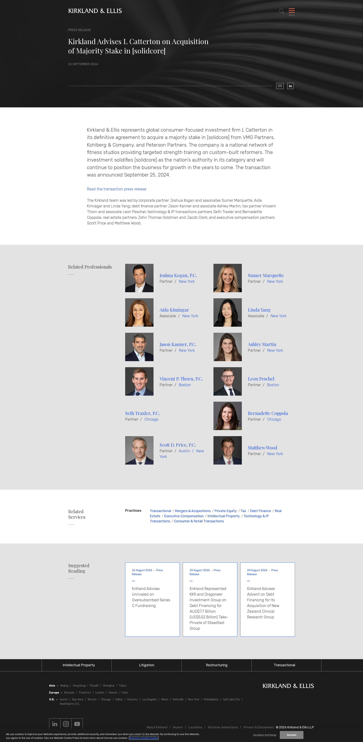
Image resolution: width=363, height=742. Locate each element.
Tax (243, 511)
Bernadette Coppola (268, 413)
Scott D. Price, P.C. (178, 445)
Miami (164, 699)
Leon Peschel (261, 379)
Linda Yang (259, 310)
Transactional (160, 511)
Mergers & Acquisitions (193, 511)
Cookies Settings (264, 734)
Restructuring (216, 665)
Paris (125, 692)
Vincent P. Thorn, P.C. (181, 379)
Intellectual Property (223, 516)
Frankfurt (85, 692)
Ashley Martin (262, 344)
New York (187, 281)
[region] (181, 735)
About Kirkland (157, 727)
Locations (195, 727)
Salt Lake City (231, 699)
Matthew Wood (262, 447)
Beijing (64, 685)
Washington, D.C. (70, 703)
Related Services (76, 514)
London (99, 692)
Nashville (178, 699)
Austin (184, 451)
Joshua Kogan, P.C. (178, 275)
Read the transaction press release (116, 189)
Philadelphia (211, 699)
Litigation (146, 665)
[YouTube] (77, 724)
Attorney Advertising (223, 727)
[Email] (280, 86)
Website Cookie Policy (143, 738)
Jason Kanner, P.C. (178, 344)
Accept (292, 734)
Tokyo (122, 685)
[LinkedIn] (290, 86)
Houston (132, 699)
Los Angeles (149, 699)
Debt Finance (260, 511)
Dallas (119, 699)
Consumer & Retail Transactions (199, 521)
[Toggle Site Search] (282, 11)
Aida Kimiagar (174, 310)
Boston (185, 385)
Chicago (151, 419)
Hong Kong (79, 685)
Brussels (69, 692)
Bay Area (77, 699)
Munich (113, 692)
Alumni (178, 727)
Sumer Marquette (266, 275)
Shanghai (108, 685)
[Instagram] (66, 724)
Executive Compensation (184, 516)
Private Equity (225, 511)
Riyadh (94, 685)
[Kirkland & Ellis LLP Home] (288, 687)
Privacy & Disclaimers (259, 727)
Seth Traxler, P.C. (142, 413)
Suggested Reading (78, 568)
